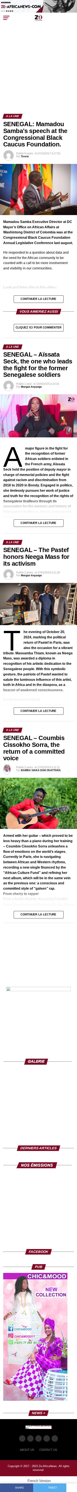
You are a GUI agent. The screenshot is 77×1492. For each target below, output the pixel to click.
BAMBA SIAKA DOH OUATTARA (41, 770)
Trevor (25, 156)
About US (27, 1450)
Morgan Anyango (31, 386)
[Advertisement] (38, 73)
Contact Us (48, 1450)
